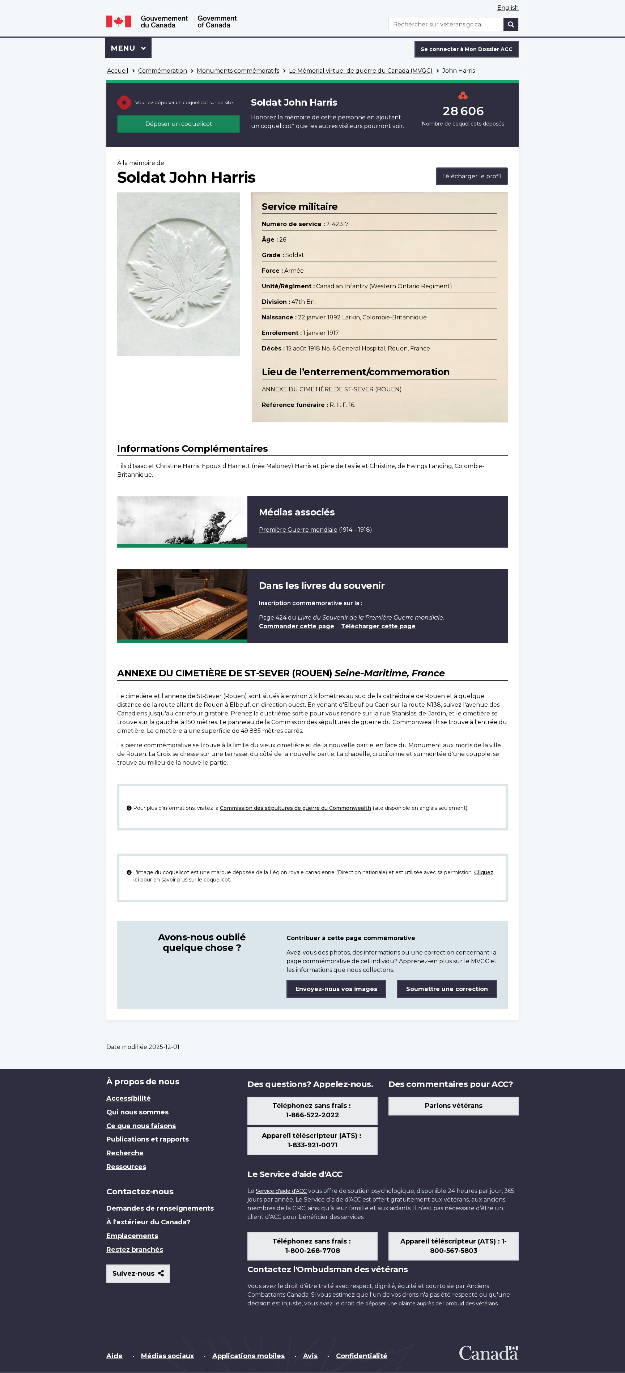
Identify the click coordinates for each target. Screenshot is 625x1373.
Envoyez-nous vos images (336, 989)
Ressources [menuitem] (126, 1167)
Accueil (117, 70)
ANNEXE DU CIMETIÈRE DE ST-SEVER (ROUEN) (332, 389)
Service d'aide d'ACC (281, 1191)
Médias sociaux (167, 1356)
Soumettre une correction (447, 989)
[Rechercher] (511, 24)
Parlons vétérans (453, 1106)
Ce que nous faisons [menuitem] (141, 1126)
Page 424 (272, 617)
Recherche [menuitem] (125, 1153)
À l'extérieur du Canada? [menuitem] (148, 1222)
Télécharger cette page (378, 626)
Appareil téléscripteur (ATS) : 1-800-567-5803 (453, 1246)
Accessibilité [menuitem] (128, 1098)
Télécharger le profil (472, 176)
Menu (131, 48)
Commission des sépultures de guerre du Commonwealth (295, 808)
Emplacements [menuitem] (132, 1236)
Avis (310, 1356)
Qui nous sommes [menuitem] (137, 1112)
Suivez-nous (141, 1276)
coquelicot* (277, 126)
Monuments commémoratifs (238, 70)
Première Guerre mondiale (298, 529)
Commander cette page (296, 626)
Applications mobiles (248, 1356)
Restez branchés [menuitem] (134, 1250)
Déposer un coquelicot (178, 123)
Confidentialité (361, 1356)
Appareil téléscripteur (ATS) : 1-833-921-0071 (312, 1140)
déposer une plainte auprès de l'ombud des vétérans (431, 1303)
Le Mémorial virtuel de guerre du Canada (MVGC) (361, 70)
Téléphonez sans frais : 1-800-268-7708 (312, 1246)
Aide (114, 1356)
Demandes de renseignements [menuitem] (160, 1208)
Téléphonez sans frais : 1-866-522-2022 (312, 1110)
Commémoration (162, 70)
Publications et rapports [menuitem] (147, 1139)
